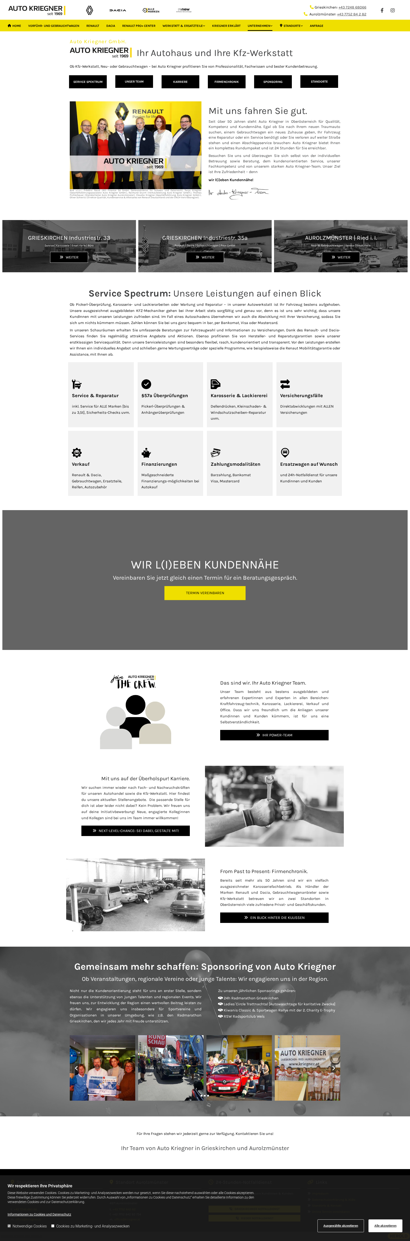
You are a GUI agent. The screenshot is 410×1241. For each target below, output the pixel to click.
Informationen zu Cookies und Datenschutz (39, 1214)
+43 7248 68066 (352, 7)
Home (16, 26)
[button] (88, 81)
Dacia (110, 26)
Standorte (292, 26)
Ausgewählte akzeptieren (340, 1225)
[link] (184, 25)
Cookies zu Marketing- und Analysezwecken (93, 1226)
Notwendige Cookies (30, 1226)
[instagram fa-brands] (393, 10)
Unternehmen (259, 26)
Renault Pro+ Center (138, 26)
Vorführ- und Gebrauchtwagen (53, 26)
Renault (92, 26)
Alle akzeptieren (385, 1225)
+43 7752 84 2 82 (351, 14)
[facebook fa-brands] (382, 10)
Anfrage (316, 26)
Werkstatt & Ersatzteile (183, 26)
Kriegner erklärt (226, 26)
